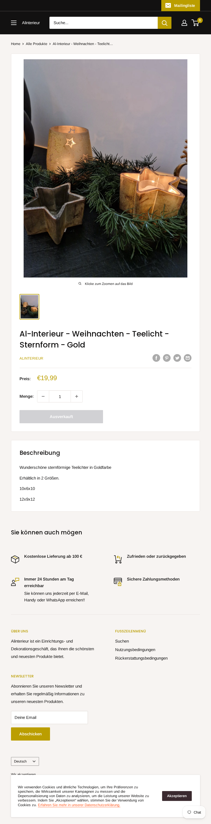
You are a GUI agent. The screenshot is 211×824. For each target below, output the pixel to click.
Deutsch (20, 761)
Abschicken (30, 733)
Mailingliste (184, 5)
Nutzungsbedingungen (135, 649)
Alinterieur (31, 358)
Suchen (122, 641)
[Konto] (184, 23)
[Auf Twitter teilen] (177, 358)
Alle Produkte (36, 44)
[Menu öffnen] (13, 23)
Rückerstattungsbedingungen (141, 658)
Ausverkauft (61, 416)
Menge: (27, 396)
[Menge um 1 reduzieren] (43, 396)
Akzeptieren (177, 796)
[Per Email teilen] (187, 358)
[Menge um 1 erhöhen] (76, 396)
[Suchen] (164, 23)
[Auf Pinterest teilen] (167, 358)
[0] (195, 22)
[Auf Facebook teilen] (156, 358)
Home (15, 44)
